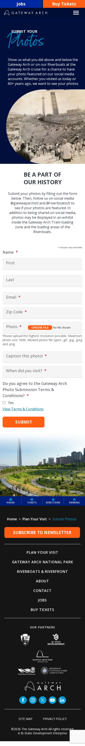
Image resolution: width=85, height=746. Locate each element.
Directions (53, 502)
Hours (11, 502)
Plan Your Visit (42, 552)
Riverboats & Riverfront (42, 571)
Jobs (21, 4)
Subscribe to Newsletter (42, 532)
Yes (11, 402)
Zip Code (24, 311)
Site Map (25, 719)
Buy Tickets (64, 4)
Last (10, 279)
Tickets (32, 502)
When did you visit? (34, 370)
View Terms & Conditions (23, 409)
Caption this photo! (34, 356)
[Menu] (76, 12)
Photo (22, 326)
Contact (42, 590)
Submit (23, 422)
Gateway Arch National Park (42, 562)
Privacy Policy (55, 719)
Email (21, 297)
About (42, 581)
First (10, 262)
